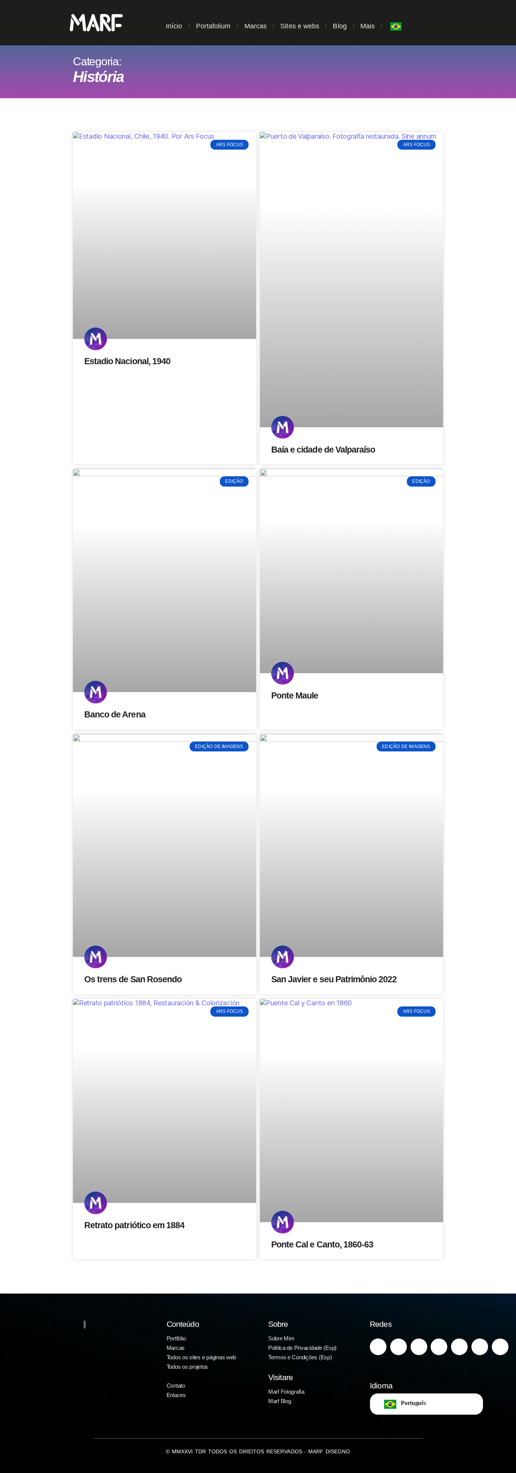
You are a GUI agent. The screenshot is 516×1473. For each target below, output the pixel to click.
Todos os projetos (187, 1366)
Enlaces (176, 1395)
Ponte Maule (294, 695)
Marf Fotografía (286, 1391)
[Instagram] (378, 1347)
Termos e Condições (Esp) (300, 1357)
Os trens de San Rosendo (133, 979)
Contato (176, 1385)
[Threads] (500, 1347)
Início (174, 26)
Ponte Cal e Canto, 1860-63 (322, 1244)
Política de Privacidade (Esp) (302, 1348)
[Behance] (479, 1347)
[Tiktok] (459, 1347)
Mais (367, 26)
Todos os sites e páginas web (201, 1357)
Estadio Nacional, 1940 (127, 361)
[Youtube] (439, 1347)
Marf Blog (279, 1401)
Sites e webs (299, 26)
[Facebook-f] (398, 1347)
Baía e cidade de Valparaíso (323, 449)
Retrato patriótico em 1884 (134, 1225)
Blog (339, 26)
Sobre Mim (281, 1338)
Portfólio (176, 1338)
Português (413, 1403)
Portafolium (213, 26)
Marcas (255, 26)
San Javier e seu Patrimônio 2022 (334, 979)
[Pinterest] (419, 1347)
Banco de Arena (114, 714)
